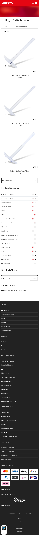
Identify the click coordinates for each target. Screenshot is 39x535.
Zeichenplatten (6, 381)
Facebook (4, 350)
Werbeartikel (5, 412)
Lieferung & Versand (7, 447)
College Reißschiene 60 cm (19, 123)
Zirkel (3, 369)
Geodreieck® (5, 310)
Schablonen (4, 393)
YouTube (4, 346)
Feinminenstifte (6, 385)
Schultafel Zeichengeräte (9, 436)
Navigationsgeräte (7, 428)
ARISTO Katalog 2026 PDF (11, 290)
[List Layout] (5, 31)
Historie (3, 322)
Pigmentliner (5, 373)
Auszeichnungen (6, 330)
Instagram (4, 342)
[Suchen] (35, 180)
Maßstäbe (4, 389)
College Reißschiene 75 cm (19, 171)
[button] (5, 66)
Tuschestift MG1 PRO (8, 377)
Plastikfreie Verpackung (8, 420)
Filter (5, 26)
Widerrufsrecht (6, 459)
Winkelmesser (5, 397)
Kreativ (3, 318)
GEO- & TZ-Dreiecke (7, 361)
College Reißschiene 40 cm (19, 75)
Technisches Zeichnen (7, 314)
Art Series (4, 432)
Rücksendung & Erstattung (9, 455)
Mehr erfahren (5, 489)
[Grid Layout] (8, 31)
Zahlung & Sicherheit (7, 451)
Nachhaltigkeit (5, 326)
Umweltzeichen (5, 416)
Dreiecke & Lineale (7, 365)
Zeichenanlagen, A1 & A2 (8, 401)
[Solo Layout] (2, 31)
